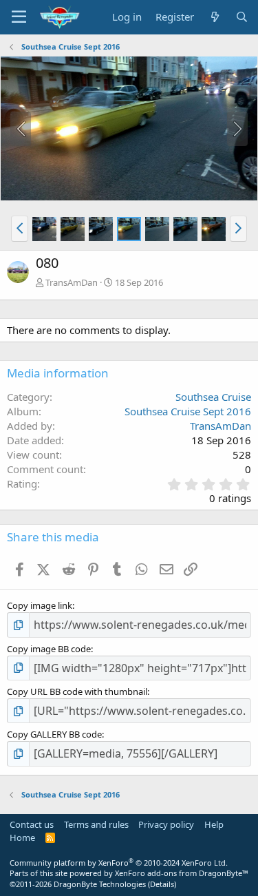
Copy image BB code (49, 649)
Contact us (32, 824)
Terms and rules (96, 824)
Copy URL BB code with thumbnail (77, 691)
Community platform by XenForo (119, 862)
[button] (19, 229)
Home (22, 837)
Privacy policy (166, 824)
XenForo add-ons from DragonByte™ (181, 873)
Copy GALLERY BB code (54, 734)
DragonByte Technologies (100, 884)
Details (162, 884)
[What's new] (214, 17)
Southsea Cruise (213, 397)
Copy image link (39, 605)
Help (214, 824)
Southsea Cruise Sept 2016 (188, 411)
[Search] (241, 17)
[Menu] (19, 17)
